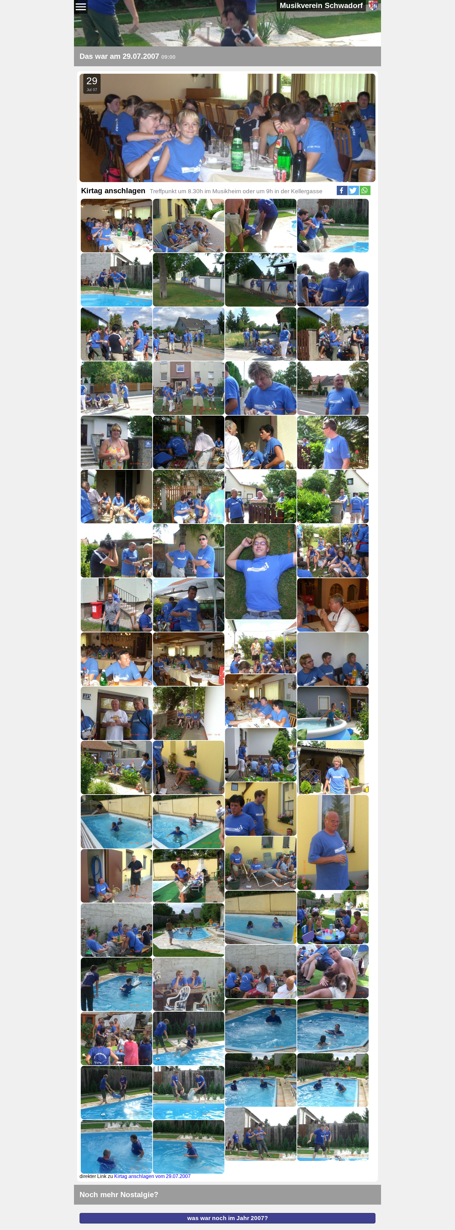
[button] (342, 190)
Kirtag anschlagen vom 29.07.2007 (152, 1176)
